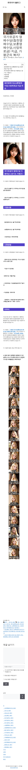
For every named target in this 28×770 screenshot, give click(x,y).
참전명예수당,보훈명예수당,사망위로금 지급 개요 (13, 67)
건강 (4, 749)
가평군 (22, 622)
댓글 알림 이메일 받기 (11, 675)
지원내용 (6, 74)
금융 (4, 754)
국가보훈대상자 (15, 624)
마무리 (6, 78)
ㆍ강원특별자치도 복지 (9, 708)
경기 (4, 624)
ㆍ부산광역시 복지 (8, 723)
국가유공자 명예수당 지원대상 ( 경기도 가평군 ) (13, 71)
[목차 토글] (21, 64)
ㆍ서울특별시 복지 (8, 725)
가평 (18, 622)
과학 (4, 752)
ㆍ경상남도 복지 (7, 713)
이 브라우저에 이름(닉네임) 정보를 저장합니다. (14, 671)
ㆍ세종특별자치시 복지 (9, 727)
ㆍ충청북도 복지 (7, 747)
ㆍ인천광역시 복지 (8, 732)
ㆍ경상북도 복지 (7, 715)
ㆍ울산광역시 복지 (8, 730)
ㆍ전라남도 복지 (7, 735)
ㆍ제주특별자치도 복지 (9, 742)
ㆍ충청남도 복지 (7, 744)
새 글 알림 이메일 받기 (11, 679)
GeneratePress (14, 767)
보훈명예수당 (15, 626)
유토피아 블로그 (14, 2)
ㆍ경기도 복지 (11, 622)
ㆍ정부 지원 (6, 740)
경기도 (8, 624)
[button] (25, 7)
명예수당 (8, 626)
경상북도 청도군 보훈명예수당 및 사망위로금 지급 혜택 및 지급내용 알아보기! (14, 631)
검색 (4, 693)
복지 (5, 622)
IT (3, 705)
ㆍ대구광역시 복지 (8, 718)
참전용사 (16, 627)
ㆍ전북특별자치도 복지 (9, 737)
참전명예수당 (10, 627)
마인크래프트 (7, 757)
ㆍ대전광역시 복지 (8, 720)
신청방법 (6, 76)
